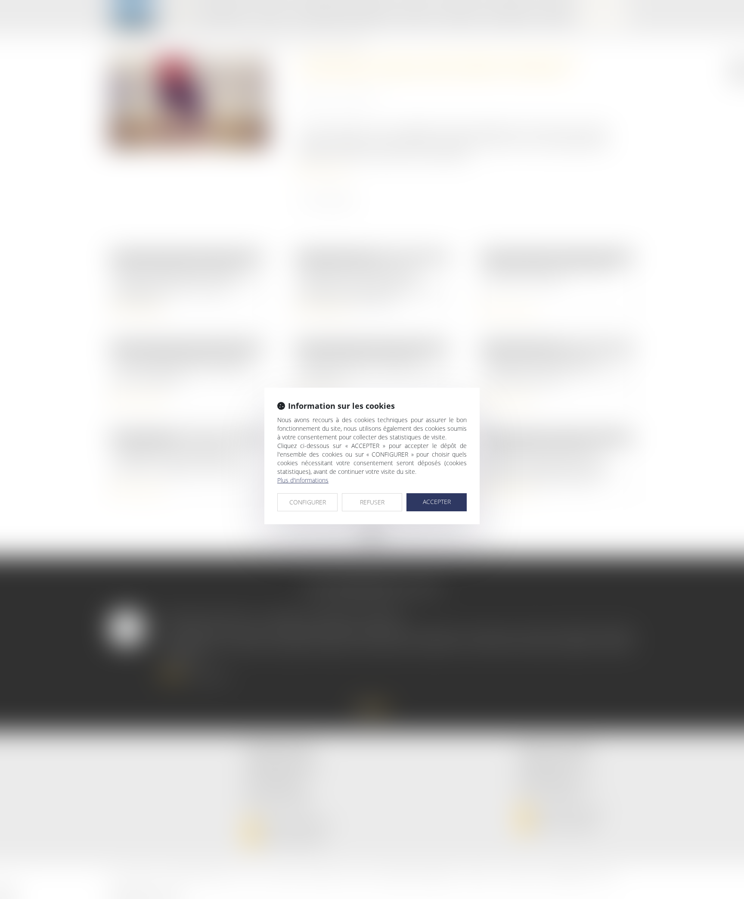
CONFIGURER (307, 502)
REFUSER (372, 502)
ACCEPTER (437, 502)
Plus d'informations (303, 480)
